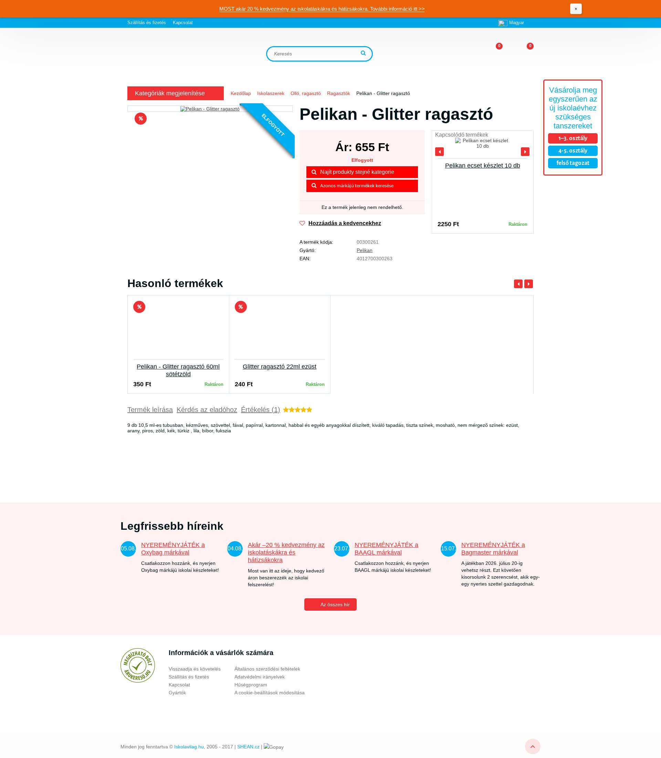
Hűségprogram (250, 684)
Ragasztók (338, 93)
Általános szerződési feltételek (267, 669)
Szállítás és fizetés (146, 22)
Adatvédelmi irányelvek (259, 677)
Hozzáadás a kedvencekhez (344, 223)
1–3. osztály (572, 138)
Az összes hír (335, 604)
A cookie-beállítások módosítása (269, 692)
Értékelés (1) (260, 409)
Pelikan (365, 250)
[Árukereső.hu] (137, 665)
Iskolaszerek (270, 93)
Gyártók (177, 692)
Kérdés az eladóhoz (207, 409)
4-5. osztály (572, 151)
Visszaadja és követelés (195, 669)
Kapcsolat (183, 22)
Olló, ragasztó (306, 93)
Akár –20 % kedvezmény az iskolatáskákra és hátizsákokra (286, 552)
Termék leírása (150, 409)
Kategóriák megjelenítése (170, 93)
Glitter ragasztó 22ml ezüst (279, 366)
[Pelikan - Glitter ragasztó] (210, 108)
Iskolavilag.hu (189, 746)
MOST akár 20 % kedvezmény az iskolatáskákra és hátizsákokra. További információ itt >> (322, 9)
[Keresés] (364, 53)
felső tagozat (572, 163)
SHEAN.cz (248, 746)
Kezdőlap (241, 93)
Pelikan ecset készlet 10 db (482, 165)
